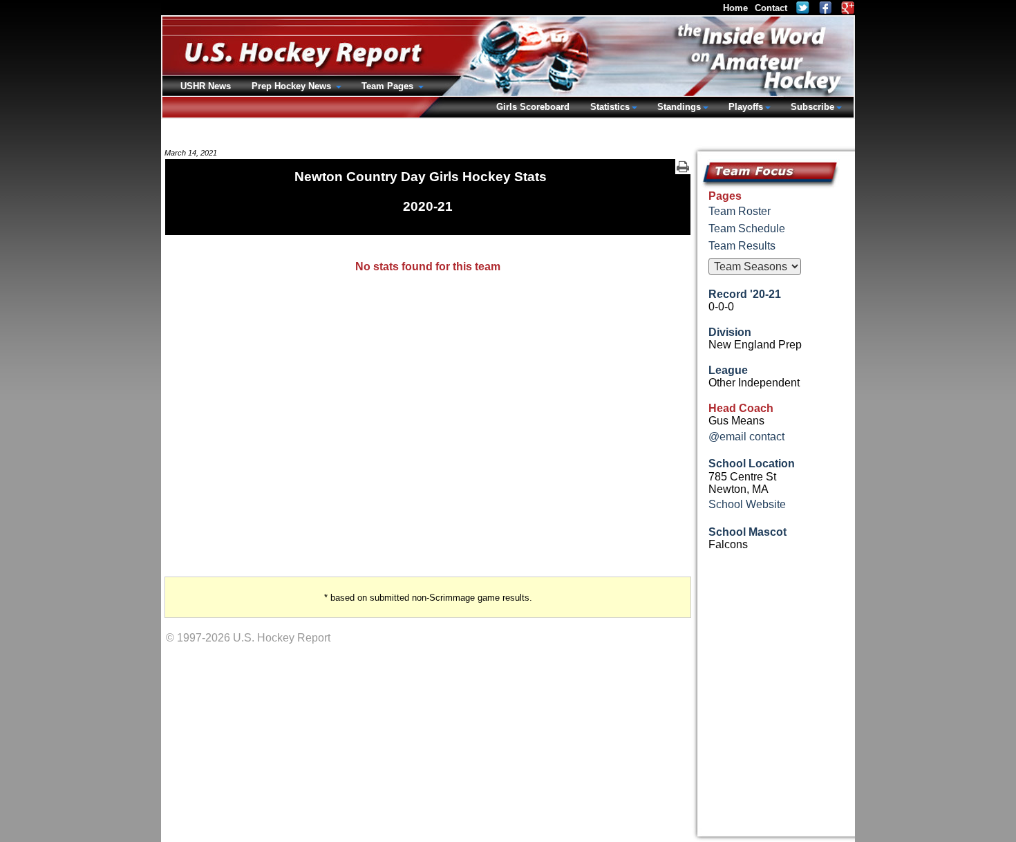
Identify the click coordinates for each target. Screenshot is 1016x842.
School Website (747, 504)
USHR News (205, 86)
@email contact (746, 436)
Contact (771, 8)
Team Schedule (746, 228)
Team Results (741, 246)
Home (735, 8)
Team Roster (739, 211)
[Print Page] (682, 166)
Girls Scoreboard (533, 107)
